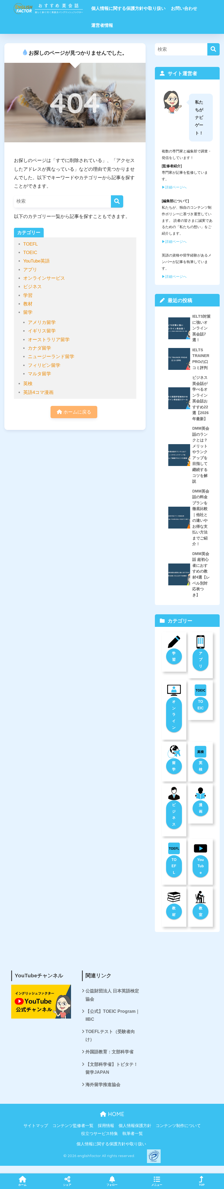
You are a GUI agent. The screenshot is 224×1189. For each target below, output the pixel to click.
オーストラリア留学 (49, 339)
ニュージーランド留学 (51, 356)
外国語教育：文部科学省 (110, 1051)
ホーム (22, 1184)
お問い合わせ (184, 8)
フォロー (112, 1184)
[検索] (117, 201)
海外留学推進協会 (103, 1084)
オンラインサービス (44, 278)
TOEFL (30, 244)
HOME (115, 1114)
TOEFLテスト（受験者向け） (110, 1035)
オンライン (174, 715)
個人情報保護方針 (135, 1125)
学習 (28, 295)
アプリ (30, 269)
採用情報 (106, 1125)
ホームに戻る (76, 412)
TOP (202, 1184)
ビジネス (32, 286)
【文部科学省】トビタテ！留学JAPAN (112, 1068)
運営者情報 (102, 25)
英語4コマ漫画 (38, 392)
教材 (28, 303)
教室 (200, 911)
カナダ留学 (39, 348)
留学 (28, 312)
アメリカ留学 (42, 322)
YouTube (200, 866)
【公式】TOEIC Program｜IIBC (113, 1015)
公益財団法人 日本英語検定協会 (112, 995)
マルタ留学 (39, 373)
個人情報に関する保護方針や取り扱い (128, 8)
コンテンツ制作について (178, 1125)
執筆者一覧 (132, 1133)
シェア (67, 1184)
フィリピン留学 (44, 365)
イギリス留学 (42, 331)
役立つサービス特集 (99, 1133)
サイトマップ (35, 1125)
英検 (28, 383)
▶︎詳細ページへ (174, 187)
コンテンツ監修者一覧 (72, 1125)
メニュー (156, 1184)
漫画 (200, 808)
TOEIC (30, 252)
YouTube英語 (36, 261)
